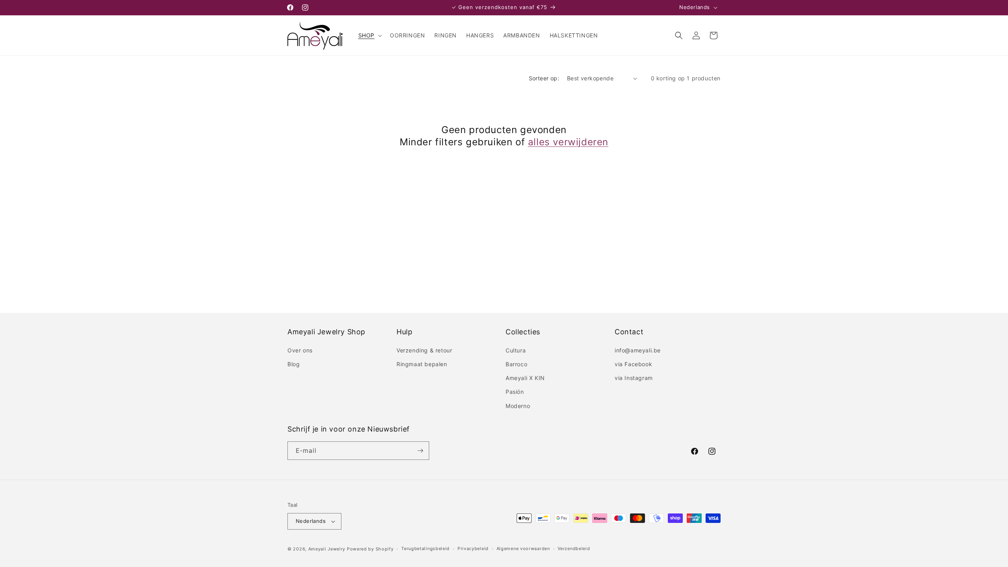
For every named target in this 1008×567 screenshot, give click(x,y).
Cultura (516, 350)
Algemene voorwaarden (523, 548)
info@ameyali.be (638, 350)
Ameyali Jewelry (327, 549)
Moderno (518, 405)
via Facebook (633, 364)
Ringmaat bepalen (422, 364)
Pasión (515, 391)
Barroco (516, 364)
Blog (293, 364)
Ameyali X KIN (525, 377)
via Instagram (634, 377)
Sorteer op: (544, 78)
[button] (369, 35)
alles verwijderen (568, 142)
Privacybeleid (473, 548)
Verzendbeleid (574, 548)
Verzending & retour (424, 350)
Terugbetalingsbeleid (425, 548)
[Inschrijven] (420, 450)
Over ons (300, 350)
